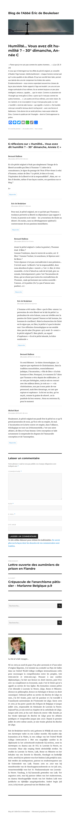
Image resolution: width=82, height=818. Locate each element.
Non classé (38, 129)
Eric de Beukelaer (14, 129)
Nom (11, 504)
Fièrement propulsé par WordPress (44, 812)
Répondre (12, 194)
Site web (12, 524)
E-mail (11, 514)
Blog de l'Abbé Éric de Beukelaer (33, 13)
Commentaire (15, 471)
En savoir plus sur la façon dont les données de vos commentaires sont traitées (34, 543)
